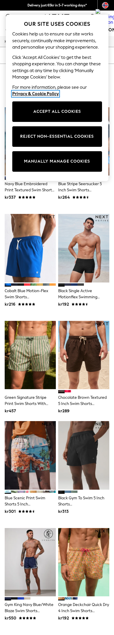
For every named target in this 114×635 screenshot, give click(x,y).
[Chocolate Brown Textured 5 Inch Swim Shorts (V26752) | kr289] (83, 355)
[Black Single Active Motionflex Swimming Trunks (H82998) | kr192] (83, 248)
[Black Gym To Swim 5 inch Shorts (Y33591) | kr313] (83, 455)
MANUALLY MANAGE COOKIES (57, 161)
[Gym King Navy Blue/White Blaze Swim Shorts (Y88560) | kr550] (30, 562)
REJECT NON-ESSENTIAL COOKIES (57, 136)
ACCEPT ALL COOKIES (57, 111)
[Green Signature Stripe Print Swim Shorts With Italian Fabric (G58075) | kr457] (30, 355)
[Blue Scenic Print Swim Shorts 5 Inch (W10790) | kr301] (30, 455)
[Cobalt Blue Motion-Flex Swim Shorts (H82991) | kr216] (30, 248)
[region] (57, 98)
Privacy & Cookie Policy (35, 93)
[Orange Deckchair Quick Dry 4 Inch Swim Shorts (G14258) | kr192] (83, 562)
